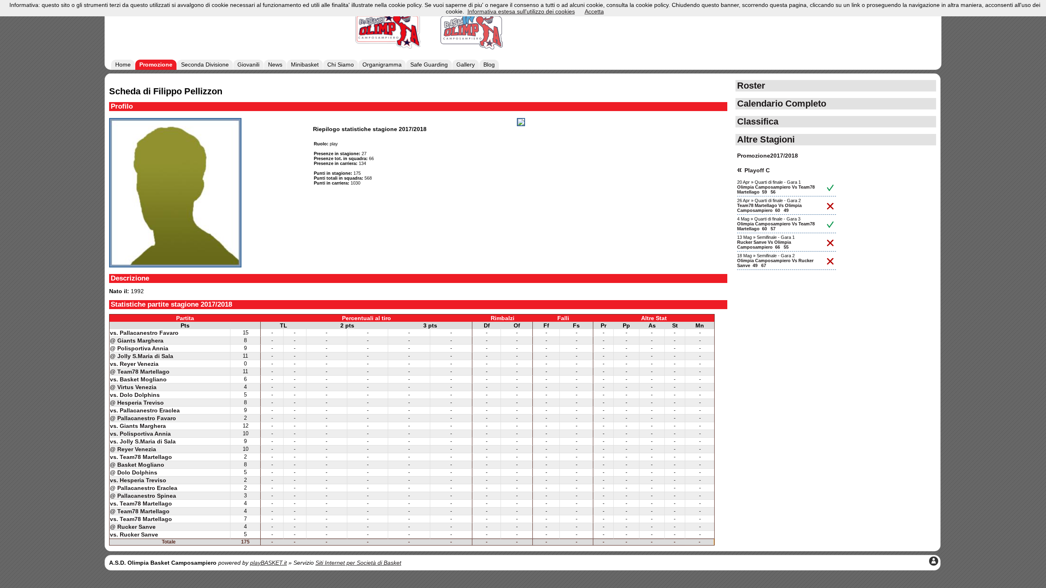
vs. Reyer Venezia (134, 364)
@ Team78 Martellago (140, 371)
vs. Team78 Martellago (141, 457)
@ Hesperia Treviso (137, 402)
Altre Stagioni (766, 139)
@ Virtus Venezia (133, 387)
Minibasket (305, 64)
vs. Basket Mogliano (138, 379)
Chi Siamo (340, 64)
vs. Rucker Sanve (134, 534)
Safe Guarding (429, 64)
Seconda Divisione (205, 64)
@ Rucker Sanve (133, 526)
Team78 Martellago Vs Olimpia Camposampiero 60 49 (769, 208)
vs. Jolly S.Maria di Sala (143, 441)
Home (123, 64)
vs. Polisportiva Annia (140, 433)
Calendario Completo (781, 103)
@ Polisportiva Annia (139, 348)
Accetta (594, 11)
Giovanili (248, 64)
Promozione (155, 64)
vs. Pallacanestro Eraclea (145, 410)
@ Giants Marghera (136, 340)
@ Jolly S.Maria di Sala (141, 356)
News (275, 64)
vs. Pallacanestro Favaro (144, 333)
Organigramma (382, 64)
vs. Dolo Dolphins (135, 395)
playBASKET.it (268, 562)
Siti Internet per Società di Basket (358, 562)
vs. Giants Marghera (138, 426)
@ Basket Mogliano (137, 464)
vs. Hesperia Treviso (138, 480)
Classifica (757, 121)
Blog (489, 64)
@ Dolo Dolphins (133, 472)
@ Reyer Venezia (133, 449)
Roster (751, 85)
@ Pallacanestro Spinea (143, 495)
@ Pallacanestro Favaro (143, 418)
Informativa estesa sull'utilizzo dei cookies (521, 11)
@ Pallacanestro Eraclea (143, 488)
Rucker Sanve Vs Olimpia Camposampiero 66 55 (764, 244)
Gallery (465, 64)
